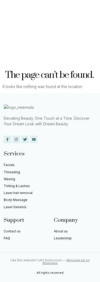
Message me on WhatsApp (66, 261)
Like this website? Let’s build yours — (38, 260)
